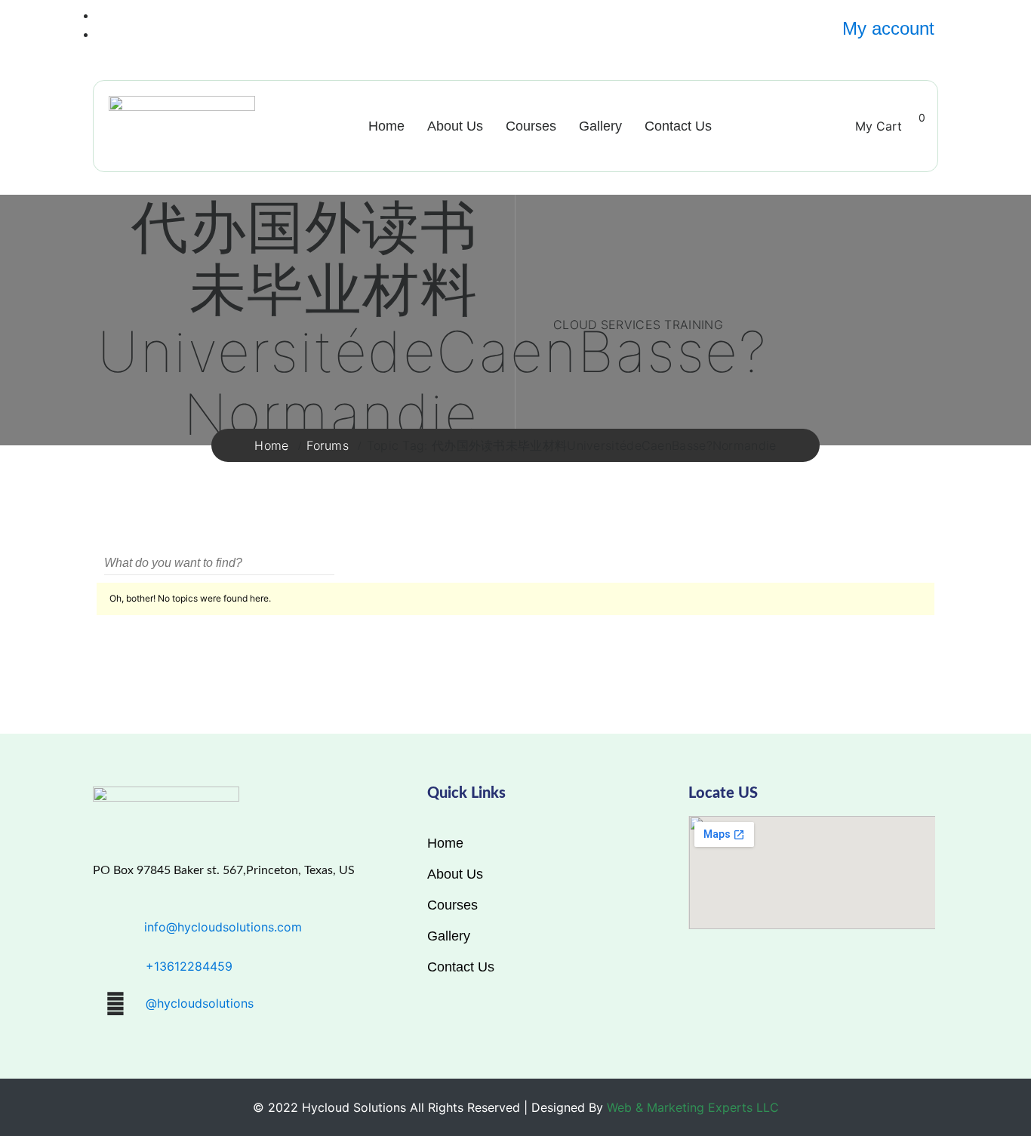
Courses (531, 126)
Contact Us (678, 126)
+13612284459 (189, 966)
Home (386, 126)
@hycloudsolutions (200, 1003)
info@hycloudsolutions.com (223, 926)
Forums (327, 445)
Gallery (600, 126)
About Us (455, 126)
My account (888, 28)
